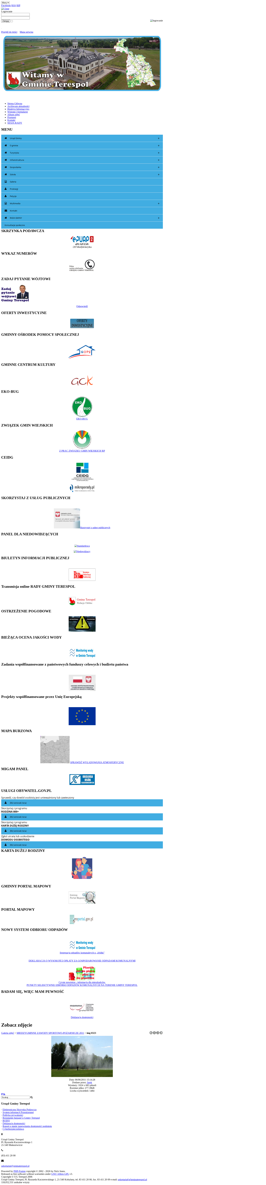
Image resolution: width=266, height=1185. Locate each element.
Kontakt (13, 210)
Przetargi (14, 189)
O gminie (84, 145)
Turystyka (84, 153)
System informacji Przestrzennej (18, 1112)
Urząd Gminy (84, 138)
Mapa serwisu (26, 32)
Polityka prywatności (13, 1115)
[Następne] (157, 1033)
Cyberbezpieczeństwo (13, 1129)
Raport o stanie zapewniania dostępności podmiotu (27, 1126)
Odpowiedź (82, 306)
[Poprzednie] (154, 1033)
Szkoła (84, 174)
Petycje (13, 196)
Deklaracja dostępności (82, 1017)
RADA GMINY (84, 218)
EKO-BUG (82, 418)
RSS (13, 5)
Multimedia (84, 203)
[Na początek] (151, 1033)
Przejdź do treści (9, 32)
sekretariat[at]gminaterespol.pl (132, 1179)
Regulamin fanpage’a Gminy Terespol (21, 1118)
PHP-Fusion (20, 1171)
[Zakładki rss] (4, 1094)
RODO (6, 1120)
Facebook (6, 5)
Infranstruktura (84, 160)
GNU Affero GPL (60, 1174)
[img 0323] (82, 1076)
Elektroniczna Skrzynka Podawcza (19, 1109)
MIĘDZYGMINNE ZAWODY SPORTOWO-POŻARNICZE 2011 (50, 1033)
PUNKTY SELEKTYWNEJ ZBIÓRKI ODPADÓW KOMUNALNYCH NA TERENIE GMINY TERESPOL (82, 985)
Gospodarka (84, 167)
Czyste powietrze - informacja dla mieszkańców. (82, 982)
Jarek (89, 1082)
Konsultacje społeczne (15, 225)
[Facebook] (2, 1094)
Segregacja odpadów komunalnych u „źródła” (82, 952)
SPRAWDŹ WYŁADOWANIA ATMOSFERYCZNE (97, 762)
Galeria (13, 181)
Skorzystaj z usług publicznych (95, 527)
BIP (18, 5)
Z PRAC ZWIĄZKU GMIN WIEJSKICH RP (82, 450)
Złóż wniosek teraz (18, 802)
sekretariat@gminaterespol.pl (15, 1166)
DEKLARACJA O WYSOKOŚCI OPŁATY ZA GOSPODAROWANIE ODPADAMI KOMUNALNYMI (82, 960)
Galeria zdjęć (7, 1033)
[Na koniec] (161, 1033)
